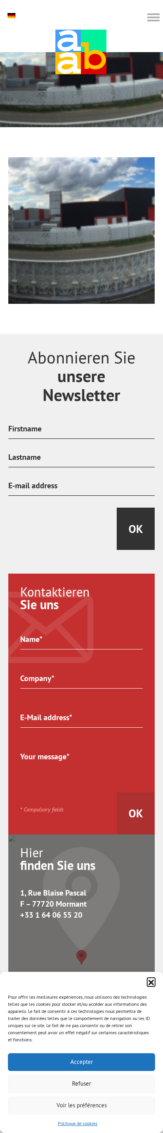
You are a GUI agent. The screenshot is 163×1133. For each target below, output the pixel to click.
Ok (136, 529)
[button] (151, 982)
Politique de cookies (77, 1123)
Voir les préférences (82, 1105)
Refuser (81, 1083)
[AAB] (80, 52)
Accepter (81, 1061)
